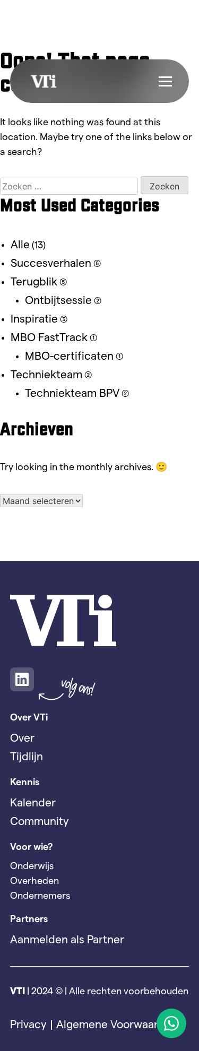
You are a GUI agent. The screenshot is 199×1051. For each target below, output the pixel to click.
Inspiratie (34, 319)
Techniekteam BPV (72, 393)
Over (22, 738)
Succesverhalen (51, 263)
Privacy (28, 1024)
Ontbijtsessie (58, 300)
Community (39, 821)
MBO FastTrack (49, 337)
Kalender (33, 803)
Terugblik (34, 282)
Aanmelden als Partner (67, 939)
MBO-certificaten (69, 356)
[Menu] (165, 81)
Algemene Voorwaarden (117, 1024)
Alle (20, 244)
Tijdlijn (26, 756)
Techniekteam (46, 374)
